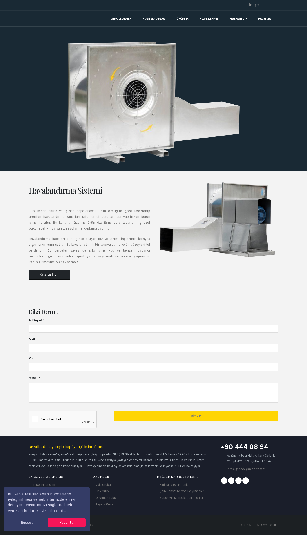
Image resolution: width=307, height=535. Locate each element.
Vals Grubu (103, 485)
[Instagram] (231, 480)
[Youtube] (238, 480)
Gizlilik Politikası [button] (56, 511)
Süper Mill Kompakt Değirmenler (181, 498)
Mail (32, 339)
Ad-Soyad (36, 320)
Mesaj (33, 378)
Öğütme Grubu (106, 498)
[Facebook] (224, 480)
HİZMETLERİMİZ (209, 18)
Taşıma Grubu (105, 504)
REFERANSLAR (238, 18)
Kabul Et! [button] (67, 523)
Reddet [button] (27, 523)
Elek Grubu (103, 491)
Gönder (196, 415)
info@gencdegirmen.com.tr (246, 469)
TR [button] (271, 5)
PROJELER (264, 18)
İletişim (254, 5)
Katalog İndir (49, 274)
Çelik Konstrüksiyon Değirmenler (182, 491)
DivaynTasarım (269, 524)
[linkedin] (245, 480)
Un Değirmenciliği (43, 485)
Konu (33, 358)
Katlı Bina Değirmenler (175, 485)
